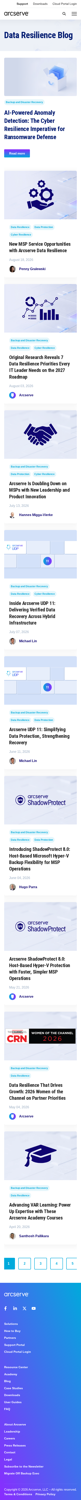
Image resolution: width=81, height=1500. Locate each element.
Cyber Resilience (21, 234)
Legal (8, 1459)
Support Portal (14, 1345)
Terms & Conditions (18, 1494)
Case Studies (13, 1388)
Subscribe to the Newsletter (23, 1466)
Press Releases (15, 1445)
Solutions (11, 1323)
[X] (24, 1308)
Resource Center (16, 1367)
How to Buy (12, 1331)
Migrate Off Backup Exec (21, 1473)
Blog (7, 1381)
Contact (9, 1452)
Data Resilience (20, 227)
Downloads (40, 3)
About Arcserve (15, 1424)
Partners (10, 1337)
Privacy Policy (45, 1494)
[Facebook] (6, 1308)
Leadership (12, 1431)
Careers (9, 1438)
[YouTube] (34, 1308)
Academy (10, 1374)
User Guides (13, 1402)
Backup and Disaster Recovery (24, 102)
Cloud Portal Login (65, 3)
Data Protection (43, 227)
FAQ (7, 1409)
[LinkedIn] (15, 1308)
